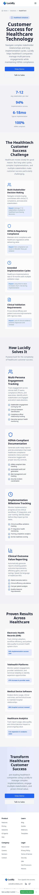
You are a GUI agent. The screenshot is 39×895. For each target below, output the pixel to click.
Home (6, 11)
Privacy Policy (25, 850)
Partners (4, 854)
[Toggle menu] (35, 3)
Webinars (24, 830)
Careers (4, 850)
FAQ (3, 837)
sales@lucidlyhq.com (15, 884)
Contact (4, 858)
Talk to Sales (19, 75)
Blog (22, 822)
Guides (23, 826)
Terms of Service (26, 854)
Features (4, 822)
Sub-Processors (26, 865)
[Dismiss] (36, 892)
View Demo (19, 69)
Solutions (13, 11)
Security (23, 858)
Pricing (4, 826)
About (4, 847)
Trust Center (25, 847)
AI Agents (5, 833)
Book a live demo (27, 892)
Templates (24, 833)
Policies (23, 869)
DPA (22, 861)
